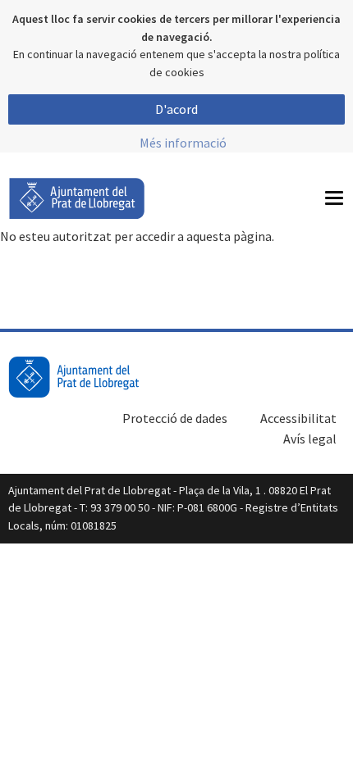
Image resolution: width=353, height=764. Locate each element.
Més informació (183, 142)
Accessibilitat (298, 418)
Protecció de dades (174, 418)
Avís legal (310, 438)
